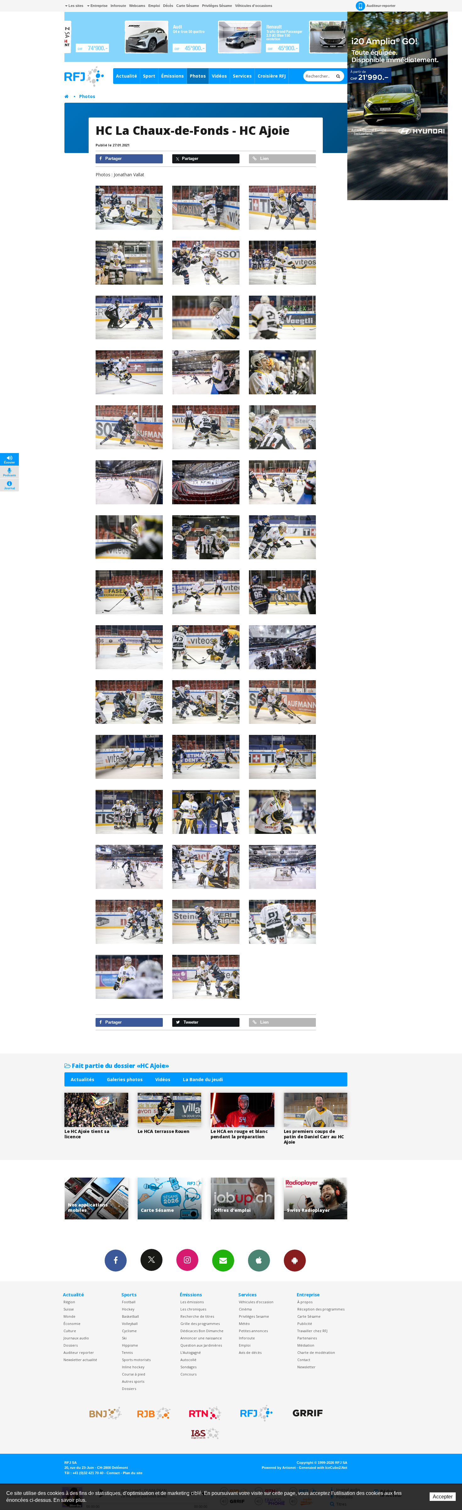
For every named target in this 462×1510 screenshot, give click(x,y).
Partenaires (307, 1338)
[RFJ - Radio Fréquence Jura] (256, 1413)
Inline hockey (133, 1367)
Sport (149, 76)
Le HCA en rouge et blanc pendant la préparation (239, 1134)
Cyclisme (129, 1331)
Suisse (68, 1309)
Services (242, 76)
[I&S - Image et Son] (205, 1433)
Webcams (137, 6)
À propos (304, 1302)
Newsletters (223, 1261)
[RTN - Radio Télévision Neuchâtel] (205, 1413)
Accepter (443, 1496)
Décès (168, 6)
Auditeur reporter (78, 1352)
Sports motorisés (136, 1360)
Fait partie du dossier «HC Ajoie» (120, 1066)
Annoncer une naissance (201, 1338)
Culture (69, 1331)
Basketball (130, 1316)
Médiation (305, 1345)
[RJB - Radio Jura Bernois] (154, 1413)
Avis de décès (250, 1352)
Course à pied (133, 1374)
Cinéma (245, 1309)
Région (69, 1302)
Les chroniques (193, 1309)
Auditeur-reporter (380, 6)
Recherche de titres (197, 1316)
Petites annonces (253, 1331)
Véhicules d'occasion (256, 1302)
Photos (198, 76)
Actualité (126, 76)
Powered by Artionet (279, 1467)
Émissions (172, 76)
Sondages (188, 1367)
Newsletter (306, 1367)
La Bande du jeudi (203, 1079)
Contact (303, 1360)
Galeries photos (125, 1079)
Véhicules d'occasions (253, 6)
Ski (124, 1338)
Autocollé (188, 1360)
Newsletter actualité (80, 1360)
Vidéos (219, 76)
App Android (295, 1261)
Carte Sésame (187, 6)
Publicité (304, 1323)
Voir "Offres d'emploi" (169, 1198)
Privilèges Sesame (254, 1316)
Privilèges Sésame (217, 6)
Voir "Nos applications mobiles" (316, 1198)
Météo (244, 1323)
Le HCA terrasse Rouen (164, 1131)
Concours (188, 1374)
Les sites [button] (75, 6)
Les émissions (192, 1302)
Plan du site (132, 1473)
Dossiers (70, 1345)
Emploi (154, 6)
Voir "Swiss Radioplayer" (242, 1198)
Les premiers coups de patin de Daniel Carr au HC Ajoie (314, 1136)
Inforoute (118, 6)
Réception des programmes (320, 1309)
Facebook (116, 1261)
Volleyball (130, 1323)
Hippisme (130, 1345)
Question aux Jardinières (201, 1345)
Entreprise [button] (98, 6)
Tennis (127, 1352)
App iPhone (259, 1261)
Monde (69, 1316)
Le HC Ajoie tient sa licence (86, 1134)
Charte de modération (316, 1352)
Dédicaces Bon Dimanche (201, 1331)
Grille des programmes (200, 1323)
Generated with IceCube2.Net (323, 1467)
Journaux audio (76, 1338)
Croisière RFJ (272, 76)
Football (128, 1302)
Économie (71, 1323)
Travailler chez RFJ (312, 1331)
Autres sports (133, 1381)
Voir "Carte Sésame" (96, 1198)
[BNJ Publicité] (102, 1413)
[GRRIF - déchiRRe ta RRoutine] (307, 1413)
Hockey (128, 1309)
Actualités (82, 1079)
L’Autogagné (190, 1352)
